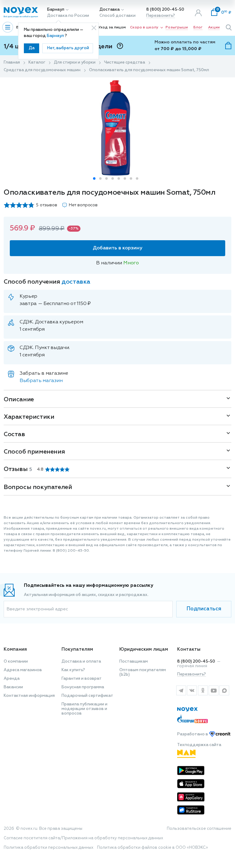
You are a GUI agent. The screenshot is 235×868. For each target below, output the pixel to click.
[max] (224, 690)
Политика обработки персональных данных (48, 848)
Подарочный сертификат (87, 696)
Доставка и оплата (81, 662)
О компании (16, 662)
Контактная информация (29, 696)
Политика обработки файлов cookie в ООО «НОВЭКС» (152, 848)
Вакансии (13, 687)
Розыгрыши (177, 27)
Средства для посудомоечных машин (42, 70)
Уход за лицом (112, 27)
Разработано (193, 734)
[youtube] (213, 690)
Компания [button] (15, 649)
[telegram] (181, 690)
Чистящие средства (124, 62)
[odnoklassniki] (203, 690)
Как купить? (73, 670)
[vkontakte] (192, 690)
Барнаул (55, 10)
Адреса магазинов (23, 670)
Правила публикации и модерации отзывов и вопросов (84, 708)
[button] (94, 178)
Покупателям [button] (77, 649)
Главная (12, 62)
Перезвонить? (160, 16)
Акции (214, 27)
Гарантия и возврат (82, 679)
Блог (198, 27)
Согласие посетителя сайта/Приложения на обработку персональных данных (83, 838)
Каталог (36, 62)
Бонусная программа (83, 687)
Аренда (12, 679)
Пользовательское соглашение (199, 829)
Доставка (109, 10)
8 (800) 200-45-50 (165, 10)
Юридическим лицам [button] (143, 649)
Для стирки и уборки (74, 62)
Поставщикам (133, 662)
